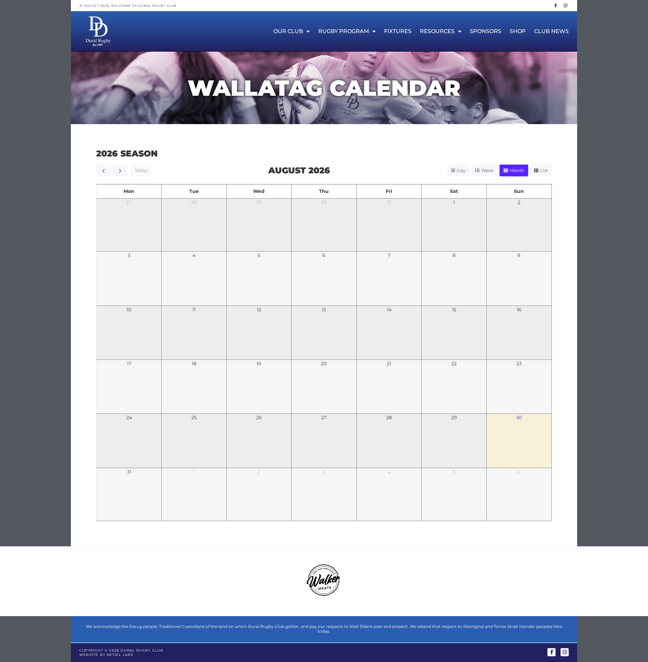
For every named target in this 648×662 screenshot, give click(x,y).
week (487, 170)
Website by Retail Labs (106, 655)
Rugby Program (343, 31)
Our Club (288, 31)
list (544, 170)
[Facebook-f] (555, 5)
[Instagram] (565, 5)
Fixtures (397, 31)
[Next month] (120, 171)
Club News (551, 31)
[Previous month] (103, 171)
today (141, 170)
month (517, 170)
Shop (518, 31)
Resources (437, 31)
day (461, 170)
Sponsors (485, 31)
